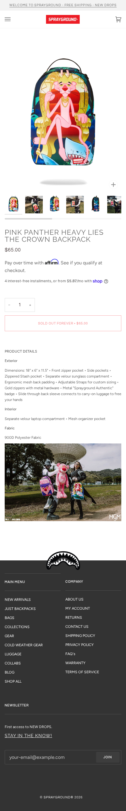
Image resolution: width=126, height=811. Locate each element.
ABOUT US (74, 599)
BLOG (9, 672)
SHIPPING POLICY (80, 635)
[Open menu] (13, 19)
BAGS (9, 618)
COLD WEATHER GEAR (24, 645)
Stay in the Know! (28, 735)
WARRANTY (75, 663)
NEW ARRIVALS (18, 599)
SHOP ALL (13, 681)
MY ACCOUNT (77, 608)
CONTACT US (76, 626)
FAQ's (70, 654)
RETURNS (73, 617)
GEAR (9, 636)
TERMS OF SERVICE (82, 672)
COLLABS (13, 663)
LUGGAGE (13, 654)
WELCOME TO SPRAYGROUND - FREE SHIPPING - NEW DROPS (63, 5)
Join (107, 757)
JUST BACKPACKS (20, 608)
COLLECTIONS (17, 627)
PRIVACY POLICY (79, 644)
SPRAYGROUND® (59, 797)
